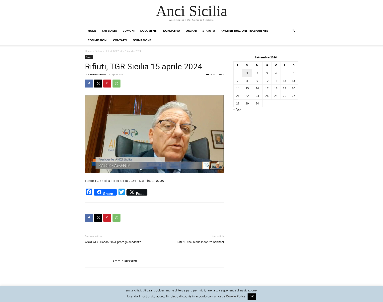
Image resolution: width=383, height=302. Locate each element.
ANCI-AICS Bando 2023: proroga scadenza (113, 242)
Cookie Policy (236, 296)
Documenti (148, 30)
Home (92, 30)
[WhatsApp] (116, 84)
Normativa (171, 30)
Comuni (129, 30)
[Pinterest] (107, 84)
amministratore (97, 74)
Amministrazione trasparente (244, 30)
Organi (191, 30)
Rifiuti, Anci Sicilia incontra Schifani (201, 242)
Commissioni (98, 40)
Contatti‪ (120, 40)
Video (99, 51)
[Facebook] (89, 84)
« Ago (237, 109)
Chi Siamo (109, 30)
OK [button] (252, 296)
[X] (98, 84)
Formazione (141, 40)
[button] (293, 31)
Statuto (208, 30)
